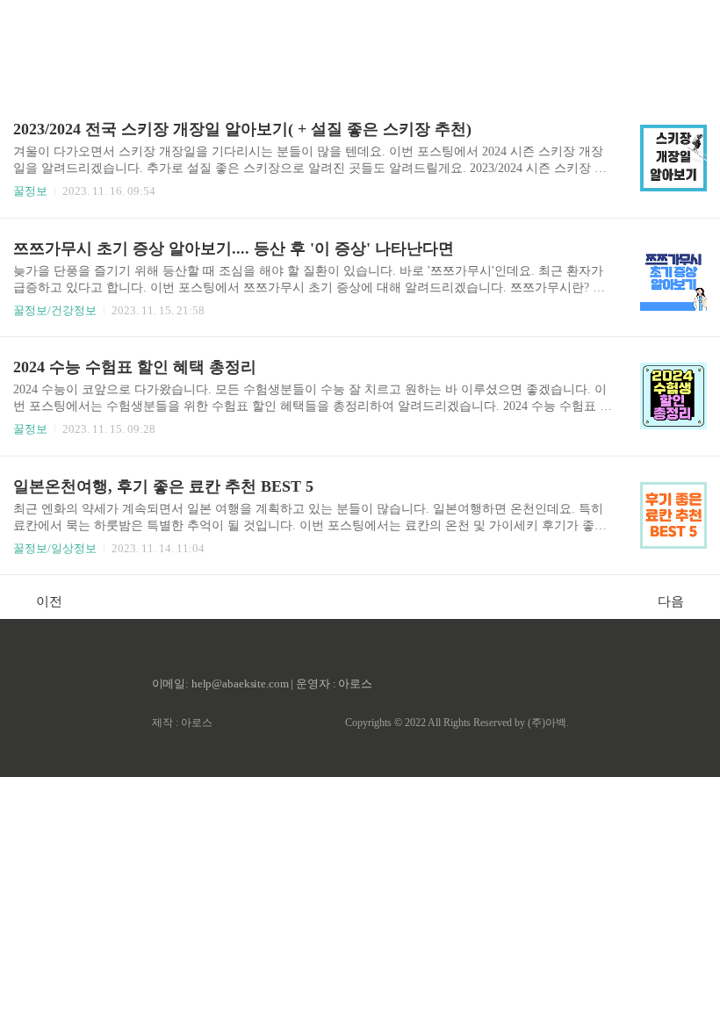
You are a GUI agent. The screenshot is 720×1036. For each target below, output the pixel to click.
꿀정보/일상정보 (55, 548)
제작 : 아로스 (182, 722)
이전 (49, 601)
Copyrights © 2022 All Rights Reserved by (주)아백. (457, 722)
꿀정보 (30, 191)
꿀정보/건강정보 (55, 310)
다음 (671, 601)
